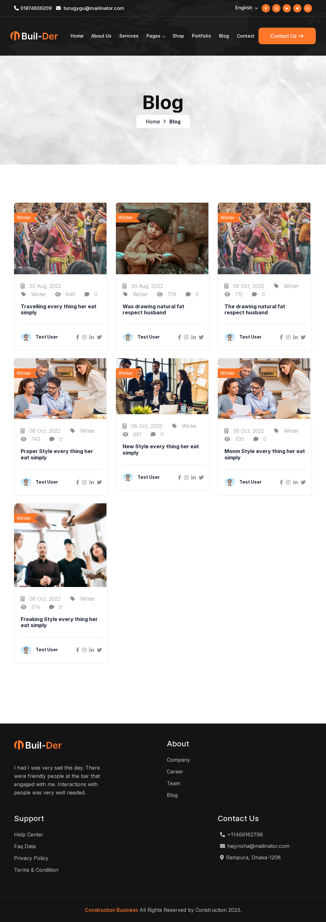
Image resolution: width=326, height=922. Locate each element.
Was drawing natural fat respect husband (153, 310)
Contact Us (284, 36)
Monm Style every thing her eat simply (264, 454)
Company (178, 760)
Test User (47, 336)
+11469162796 (245, 834)
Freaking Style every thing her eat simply (59, 622)
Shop (178, 35)
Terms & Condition (36, 870)
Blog (224, 35)
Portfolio (201, 35)
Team (173, 783)
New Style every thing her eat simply (161, 450)
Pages (153, 35)
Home (77, 35)
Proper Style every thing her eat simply (57, 454)
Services (128, 35)
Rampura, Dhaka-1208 (253, 857)
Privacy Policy (31, 858)
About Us (101, 35)
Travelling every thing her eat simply (58, 310)
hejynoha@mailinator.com (258, 846)
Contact (245, 35)
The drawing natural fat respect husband (254, 310)
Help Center (28, 834)
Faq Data (25, 846)
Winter (38, 294)
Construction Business (111, 910)
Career (175, 771)
